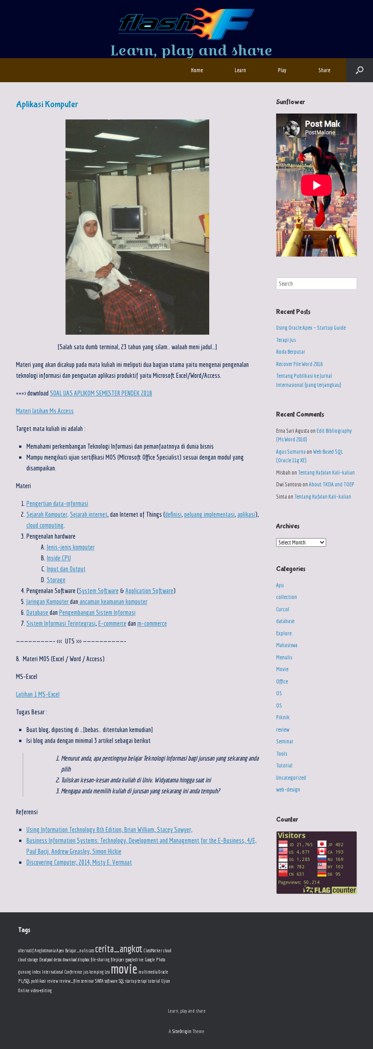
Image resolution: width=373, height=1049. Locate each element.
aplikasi (246, 514)
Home (197, 70)
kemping (96, 972)
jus (85, 972)
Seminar (284, 741)
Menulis (284, 657)
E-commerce (112, 623)
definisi (173, 514)
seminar (87, 981)
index (36, 972)
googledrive (135, 959)
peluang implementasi (209, 514)
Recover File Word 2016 (299, 364)
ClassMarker (152, 950)
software (111, 981)
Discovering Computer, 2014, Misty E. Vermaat (79, 862)
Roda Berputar (290, 351)
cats (91, 950)
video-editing (41, 990)
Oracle (163, 972)
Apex (60, 950)
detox (58, 959)
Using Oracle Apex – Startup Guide (311, 327)
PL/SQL (24, 981)
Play (282, 70)
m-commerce (152, 623)
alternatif (26, 950)
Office (282, 681)
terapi (142, 981)
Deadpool (46, 959)
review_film (69, 981)
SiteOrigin (182, 1031)
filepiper (118, 959)
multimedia (147, 972)
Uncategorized (291, 777)
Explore (284, 633)
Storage (56, 580)
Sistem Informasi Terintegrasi (61, 623)
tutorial (154, 981)
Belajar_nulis (76, 950)
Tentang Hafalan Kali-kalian (326, 472)
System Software (99, 590)
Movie (282, 669)
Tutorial (284, 765)
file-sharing (100, 959)
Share (324, 70)
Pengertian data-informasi (57, 503)
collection (286, 597)
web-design (288, 789)
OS (279, 693)
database (285, 621)
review (282, 729)
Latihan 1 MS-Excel (38, 694)
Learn (240, 70)
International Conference (62, 972)
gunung (24, 972)
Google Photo (155, 959)
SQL (121, 981)
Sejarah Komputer (46, 514)
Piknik (283, 717)
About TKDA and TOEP (331, 484)
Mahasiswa (286, 645)
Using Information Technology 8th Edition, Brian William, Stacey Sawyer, (109, 829)
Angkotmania (45, 950)
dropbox (84, 959)
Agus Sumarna (291, 451)
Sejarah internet (88, 514)
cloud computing (45, 525)
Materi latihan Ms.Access (45, 411)
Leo (107, 972)
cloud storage (28, 959)
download (70, 959)
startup (130, 981)
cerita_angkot (118, 948)
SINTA (99, 981)
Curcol (282, 609)
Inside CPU (59, 558)
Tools (281, 753)
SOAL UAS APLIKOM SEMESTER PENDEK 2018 (101, 393)
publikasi (38, 981)
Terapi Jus (286, 339)
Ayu (280, 585)
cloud (167, 950)
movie (124, 968)
